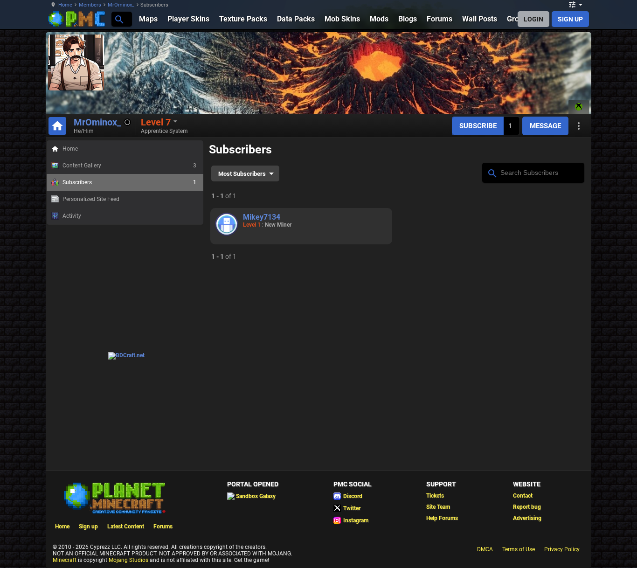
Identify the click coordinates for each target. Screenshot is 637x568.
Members (90, 5)
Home (65, 5)
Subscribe (478, 126)
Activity (71, 216)
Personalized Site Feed (90, 199)
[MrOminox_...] (118, 19)
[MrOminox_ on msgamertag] (578, 107)
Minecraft (64, 560)
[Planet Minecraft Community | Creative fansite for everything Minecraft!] (114, 497)
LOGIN (533, 19)
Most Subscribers (242, 173)
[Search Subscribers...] (491, 172)
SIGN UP (570, 19)
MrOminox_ (121, 5)
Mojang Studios (128, 560)
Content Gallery (129, 165)
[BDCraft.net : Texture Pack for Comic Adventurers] (126, 355)
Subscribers (129, 182)
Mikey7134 (261, 217)
